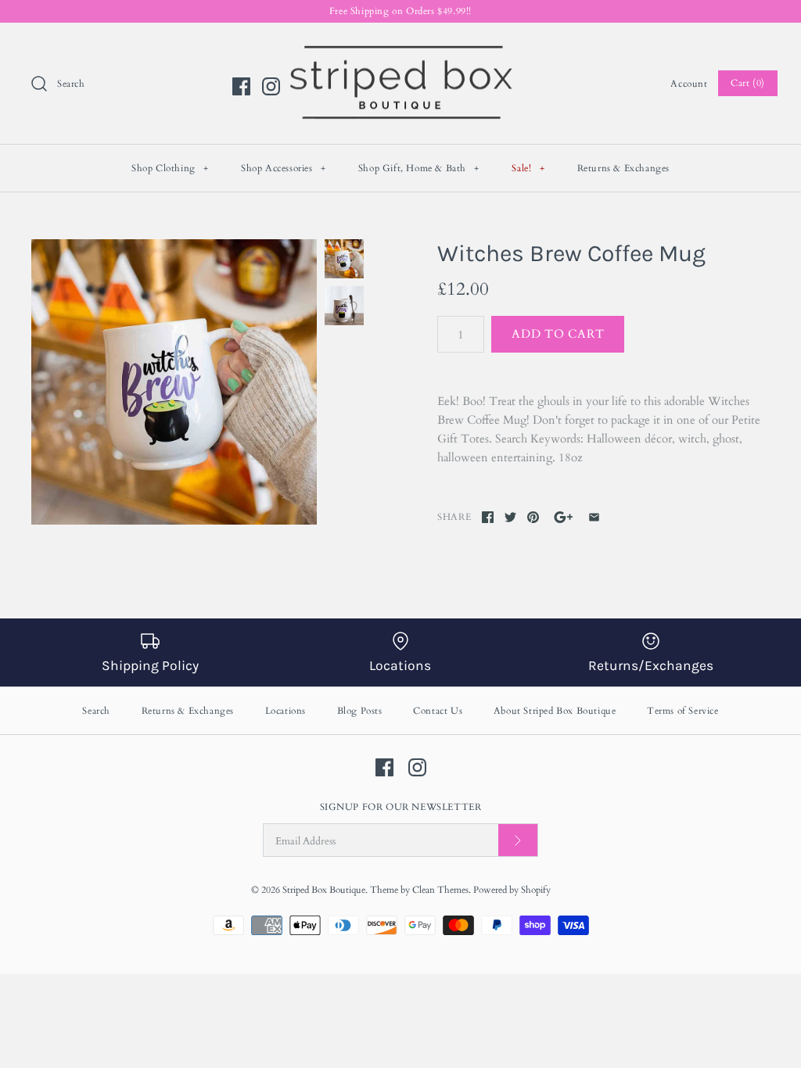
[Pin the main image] (533, 517)
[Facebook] (241, 86)
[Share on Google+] (563, 517)
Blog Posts (360, 710)
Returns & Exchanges (623, 168)
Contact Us (437, 710)
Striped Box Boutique (323, 889)
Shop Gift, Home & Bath (419, 168)
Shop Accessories (283, 168)
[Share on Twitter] (510, 517)
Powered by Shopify (512, 889)
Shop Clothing (170, 168)
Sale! (528, 168)
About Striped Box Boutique (555, 710)
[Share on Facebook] (488, 517)
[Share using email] (594, 517)
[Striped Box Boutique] (400, 48)
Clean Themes (440, 889)
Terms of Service (683, 710)
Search (96, 710)
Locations (285, 710)
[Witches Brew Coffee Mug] (174, 382)
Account (688, 83)
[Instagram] (271, 86)
